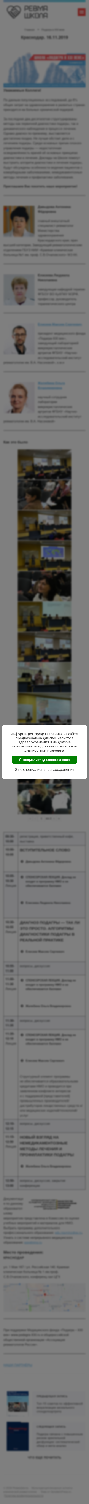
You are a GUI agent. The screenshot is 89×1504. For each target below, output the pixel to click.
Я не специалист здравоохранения (44, 769)
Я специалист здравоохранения (44, 760)
